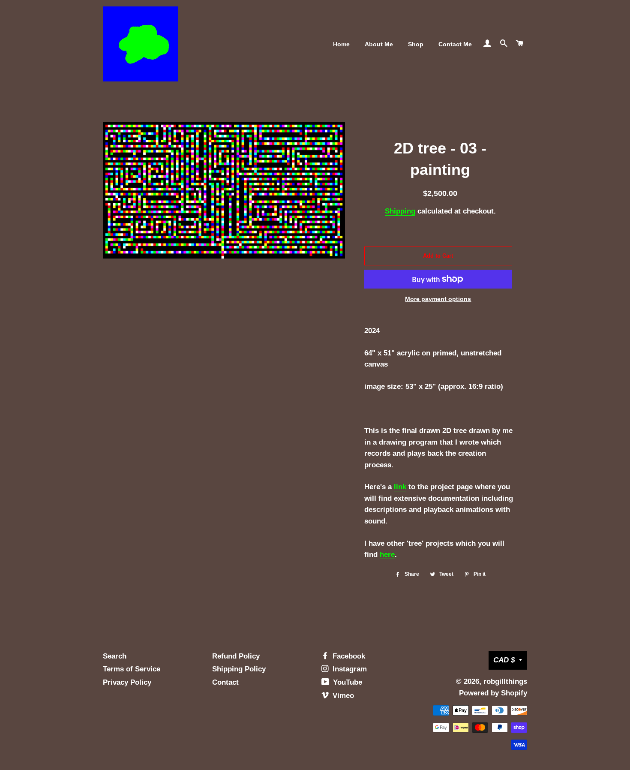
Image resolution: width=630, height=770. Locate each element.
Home (341, 44)
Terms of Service (131, 669)
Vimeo (342, 696)
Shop (415, 44)
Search (114, 656)
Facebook (347, 656)
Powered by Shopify (493, 693)
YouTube (346, 682)
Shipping (400, 211)
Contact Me (455, 44)
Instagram (348, 669)
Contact (225, 682)
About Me (379, 44)
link (400, 487)
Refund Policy (236, 656)
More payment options (438, 298)
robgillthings (505, 681)
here (387, 554)
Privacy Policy (127, 682)
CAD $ (504, 660)
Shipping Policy (239, 669)
